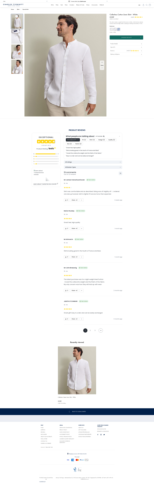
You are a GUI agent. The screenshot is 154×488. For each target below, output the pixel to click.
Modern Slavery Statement (67, 439)
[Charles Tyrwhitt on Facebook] (98, 434)
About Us (80, 427)
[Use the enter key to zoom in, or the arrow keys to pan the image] (102, 63)
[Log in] (143, 5)
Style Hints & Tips (101, 429)
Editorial (102, 5)
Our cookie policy (64, 432)
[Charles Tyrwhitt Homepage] (13, 5)
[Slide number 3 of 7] (17, 51)
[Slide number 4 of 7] (17, 66)
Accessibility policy (65, 434)
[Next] (107, 1)
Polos (57, 5)
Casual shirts (26, 9)
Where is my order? (46, 443)
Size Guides (44, 434)
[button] (126, 43)
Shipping (43, 430)
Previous (16, 16)
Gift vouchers (82, 430)
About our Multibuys (46, 436)
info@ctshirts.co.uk (85, 479)
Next (16, 71)
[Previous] (47, 1)
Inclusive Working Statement (65, 441)
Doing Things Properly (84, 436)
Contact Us (44, 441)
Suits (62, 5)
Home (12, 9)
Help (4, 1)
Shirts (52, 5)
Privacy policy (63, 430)
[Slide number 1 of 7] (17, 21)
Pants (66, 5)
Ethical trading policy (66, 436)
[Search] (146, 5)
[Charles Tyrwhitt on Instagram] (101, 434)
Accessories (95, 5)
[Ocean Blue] (118, 29)
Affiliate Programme (84, 432)
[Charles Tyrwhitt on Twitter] (105, 434)
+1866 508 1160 (49, 447)
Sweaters (72, 5)
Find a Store (44, 439)
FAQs (42, 427)
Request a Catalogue (103, 431)
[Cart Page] (149, 5)
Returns (43, 432)
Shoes (87, 5)
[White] (111, 29)
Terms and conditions (66, 427)
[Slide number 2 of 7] (17, 36)
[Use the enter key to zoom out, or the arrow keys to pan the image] (102, 68)
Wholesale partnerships (84, 434)
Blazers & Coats (80, 5)
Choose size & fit (126, 37)
